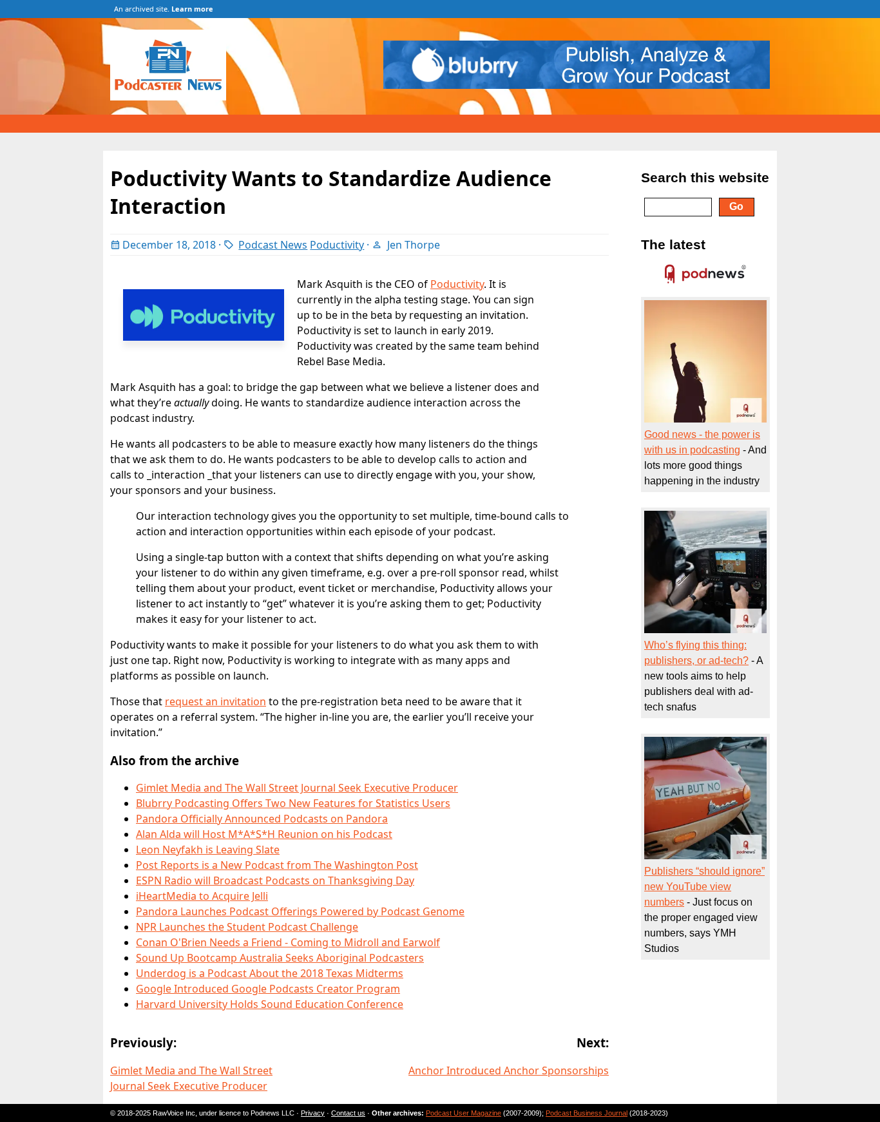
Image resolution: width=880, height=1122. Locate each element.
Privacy (313, 1113)
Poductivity (337, 245)
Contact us (348, 1113)
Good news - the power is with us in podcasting (702, 442)
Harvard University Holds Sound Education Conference (269, 1004)
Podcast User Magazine (463, 1113)
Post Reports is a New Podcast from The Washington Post (277, 865)
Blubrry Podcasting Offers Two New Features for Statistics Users (293, 803)
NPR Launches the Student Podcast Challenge (247, 927)
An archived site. (163, 9)
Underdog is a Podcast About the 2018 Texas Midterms (269, 973)
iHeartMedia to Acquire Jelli (202, 896)
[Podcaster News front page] (174, 97)
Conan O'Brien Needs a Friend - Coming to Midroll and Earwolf (288, 942)
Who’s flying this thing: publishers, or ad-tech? (696, 653)
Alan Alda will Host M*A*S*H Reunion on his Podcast (264, 834)
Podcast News (272, 245)
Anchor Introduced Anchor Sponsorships (508, 1070)
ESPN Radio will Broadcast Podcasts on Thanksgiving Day (275, 880)
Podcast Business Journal (586, 1113)
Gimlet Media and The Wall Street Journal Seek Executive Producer (297, 788)
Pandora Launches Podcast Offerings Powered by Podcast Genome (300, 911)
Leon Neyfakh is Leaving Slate (208, 849)
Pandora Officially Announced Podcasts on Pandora (262, 819)
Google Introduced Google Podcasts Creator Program (268, 989)
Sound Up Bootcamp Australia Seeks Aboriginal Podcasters (280, 958)
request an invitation (215, 701)
